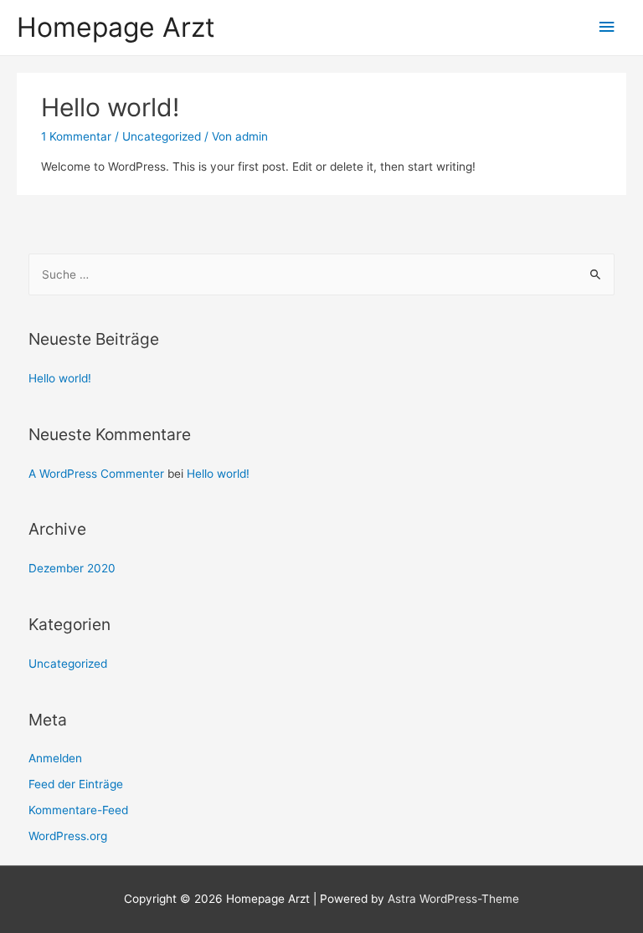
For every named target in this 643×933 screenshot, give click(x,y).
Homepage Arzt (116, 27)
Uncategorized (161, 136)
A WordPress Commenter (96, 473)
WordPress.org (67, 836)
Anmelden (55, 758)
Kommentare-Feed (78, 810)
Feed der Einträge (75, 784)
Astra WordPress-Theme (453, 898)
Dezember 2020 (72, 568)
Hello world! (110, 107)
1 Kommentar (76, 136)
